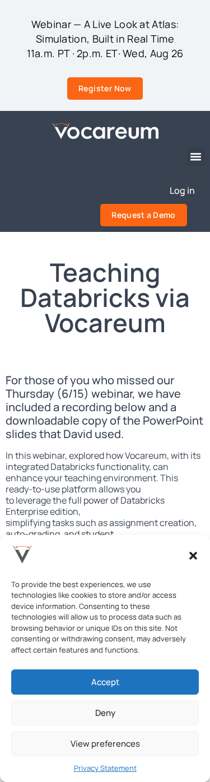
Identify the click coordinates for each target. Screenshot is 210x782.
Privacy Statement (105, 768)
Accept (105, 682)
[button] (193, 555)
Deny (105, 713)
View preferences (105, 744)
